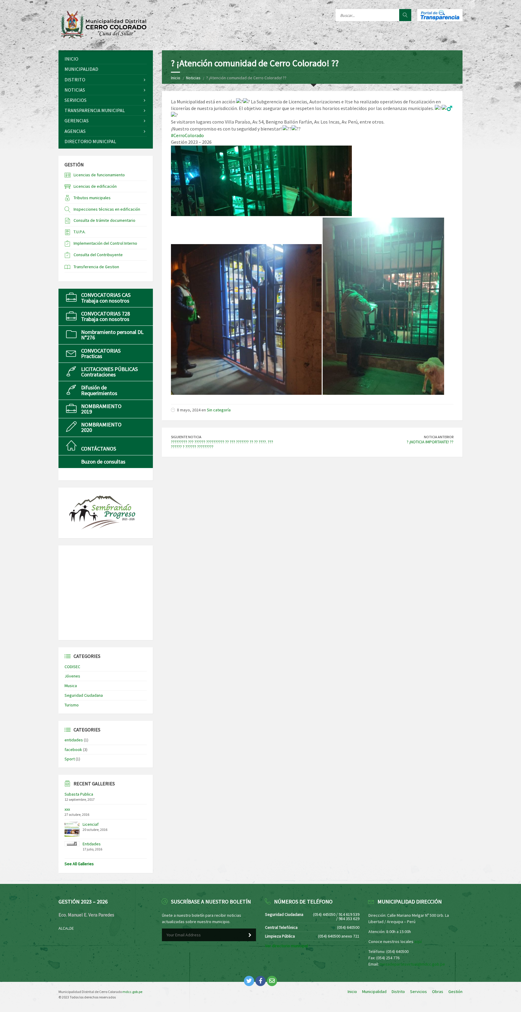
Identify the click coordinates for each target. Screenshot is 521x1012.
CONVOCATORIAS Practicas (101, 353)
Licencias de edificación (95, 186)
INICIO (71, 59)
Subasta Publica (79, 794)
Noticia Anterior (438, 437)
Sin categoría (219, 410)
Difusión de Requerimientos (99, 390)
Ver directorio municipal (286, 945)
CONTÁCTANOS (98, 448)
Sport (70, 759)
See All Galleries (79, 863)
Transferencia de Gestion (96, 266)
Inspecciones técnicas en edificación (107, 209)
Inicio (175, 77)
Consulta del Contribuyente (98, 254)
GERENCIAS (77, 121)
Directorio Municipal (90, 141)
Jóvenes (72, 676)
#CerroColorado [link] (187, 135)
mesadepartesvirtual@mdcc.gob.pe (412, 964)
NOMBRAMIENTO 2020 (101, 427)
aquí (418, 941)
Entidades (92, 844)
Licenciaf (91, 824)
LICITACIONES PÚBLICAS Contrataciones (109, 372)
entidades (74, 740)
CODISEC (72, 666)
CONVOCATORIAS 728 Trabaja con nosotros (105, 316)
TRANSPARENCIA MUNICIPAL (95, 110)
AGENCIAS (75, 131)
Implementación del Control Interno (105, 243)
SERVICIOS (76, 100)
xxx (67, 809)
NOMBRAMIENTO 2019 (101, 409)
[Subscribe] (249, 935)
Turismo (72, 705)
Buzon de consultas (103, 461)
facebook (73, 749)
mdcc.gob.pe (132, 991)
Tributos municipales (92, 197)
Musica (71, 685)
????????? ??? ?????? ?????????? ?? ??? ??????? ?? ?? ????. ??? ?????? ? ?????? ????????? (222, 444)
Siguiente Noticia (186, 437)
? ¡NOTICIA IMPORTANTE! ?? (430, 442)
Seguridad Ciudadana (84, 695)
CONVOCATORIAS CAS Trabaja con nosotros (106, 297)
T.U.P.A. (80, 231)
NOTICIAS (75, 90)
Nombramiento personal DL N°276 (112, 334)
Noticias (193, 77)
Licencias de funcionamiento (99, 175)
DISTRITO (75, 80)
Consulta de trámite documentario (104, 220)
